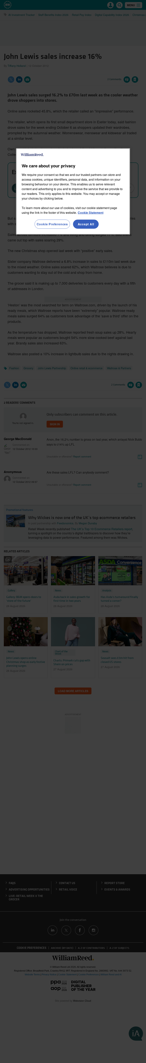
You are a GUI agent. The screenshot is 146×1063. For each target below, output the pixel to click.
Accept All (86, 224)
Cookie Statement (90, 212)
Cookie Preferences (52, 224)
